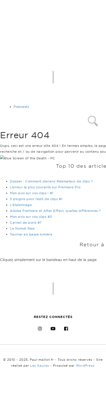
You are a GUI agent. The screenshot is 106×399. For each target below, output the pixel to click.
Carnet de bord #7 (26, 222)
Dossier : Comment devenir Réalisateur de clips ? (51, 181)
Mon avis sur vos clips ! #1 (31, 193)
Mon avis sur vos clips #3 (31, 216)
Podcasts (21, 106)
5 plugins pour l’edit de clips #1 (36, 199)
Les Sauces (39, 365)
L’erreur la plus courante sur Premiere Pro (45, 187)
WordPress (85, 365)
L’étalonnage (21, 204)
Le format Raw (22, 228)
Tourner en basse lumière (31, 234)
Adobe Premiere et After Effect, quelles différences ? (55, 210)
